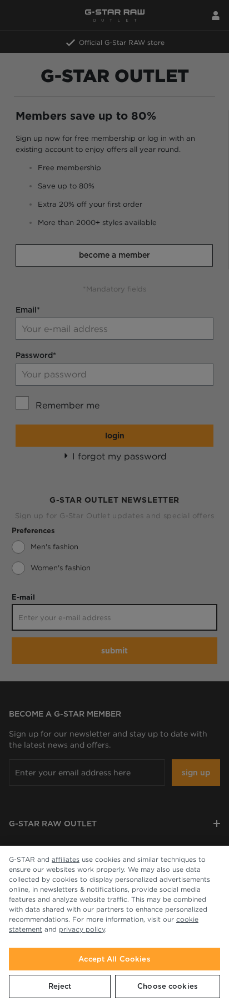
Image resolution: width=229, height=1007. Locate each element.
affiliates (65, 859)
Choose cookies (167, 986)
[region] (114, 926)
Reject (60, 986)
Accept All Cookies (114, 959)
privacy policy (82, 929)
